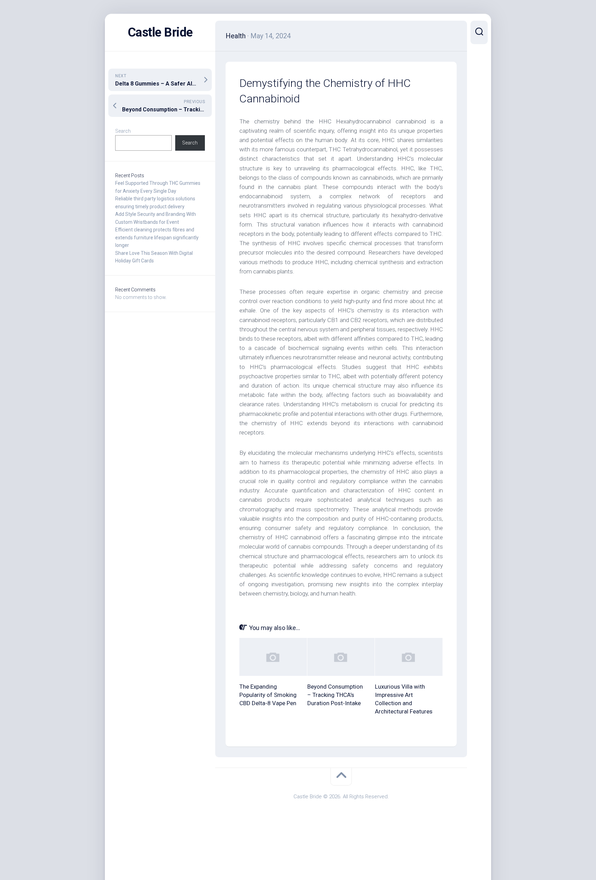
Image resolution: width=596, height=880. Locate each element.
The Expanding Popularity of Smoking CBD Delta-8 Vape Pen (268, 695)
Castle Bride (160, 32)
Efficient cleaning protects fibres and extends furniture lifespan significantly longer (157, 237)
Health (236, 36)
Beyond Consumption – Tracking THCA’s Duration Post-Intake (335, 695)
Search (123, 131)
